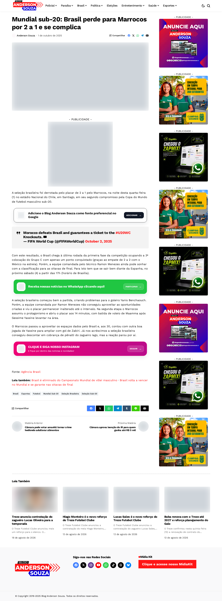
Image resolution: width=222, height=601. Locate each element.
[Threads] (121, 565)
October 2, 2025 (98, 241)
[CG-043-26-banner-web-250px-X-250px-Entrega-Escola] (183, 100)
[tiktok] (113, 565)
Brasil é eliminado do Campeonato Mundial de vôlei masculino (74, 380)
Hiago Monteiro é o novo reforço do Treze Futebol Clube (85, 518)
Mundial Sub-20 (51, 394)
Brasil (15, 394)
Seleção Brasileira (70, 394)
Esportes (25, 394)
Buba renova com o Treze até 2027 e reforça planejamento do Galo (186, 520)
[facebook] (76, 565)
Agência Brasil (30, 371)
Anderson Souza (26, 35)
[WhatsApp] (106, 565)
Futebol (36, 394)
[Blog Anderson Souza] (37, 569)
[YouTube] (98, 565)
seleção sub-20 (89, 394)
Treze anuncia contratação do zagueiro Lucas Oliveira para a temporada (32, 520)
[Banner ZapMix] (183, 157)
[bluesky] (128, 565)
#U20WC (123, 233)
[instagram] (91, 565)
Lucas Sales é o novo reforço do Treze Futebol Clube (135, 518)
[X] (83, 565)
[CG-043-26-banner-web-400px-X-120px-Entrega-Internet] (80, 153)
